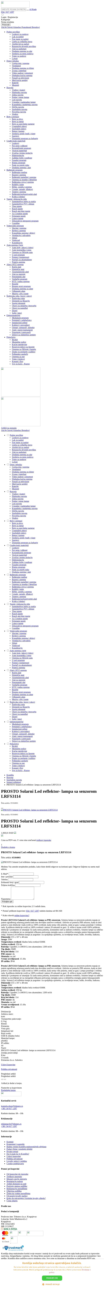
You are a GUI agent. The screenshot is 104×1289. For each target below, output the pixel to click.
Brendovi (36, 27)
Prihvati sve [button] (52, 1278)
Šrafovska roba (18, 298)
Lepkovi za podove (20, 34)
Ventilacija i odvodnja (21, 235)
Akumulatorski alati (20, 272)
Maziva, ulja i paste (20, 293)
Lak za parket (18, 37)
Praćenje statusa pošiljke (16, 1186)
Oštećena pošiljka (14, 1191)
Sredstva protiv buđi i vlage (23, 133)
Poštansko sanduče (20, 354)
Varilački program (19, 279)
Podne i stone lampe (20, 97)
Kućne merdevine (19, 344)
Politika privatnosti (9, 1069)
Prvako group (12, 1151)
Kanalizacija (17, 243)
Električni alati (18, 269)
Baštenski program (14, 170)
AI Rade (33, 9)
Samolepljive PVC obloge (23, 204)
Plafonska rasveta (19, 92)
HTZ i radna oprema (21, 281)
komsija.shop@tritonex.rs (12, 1106)
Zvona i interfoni (19, 70)
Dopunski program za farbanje (25, 138)
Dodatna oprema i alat (21, 167)
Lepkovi (15, 143)
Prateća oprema (18, 262)
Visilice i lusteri (18, 90)
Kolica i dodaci (18, 196)
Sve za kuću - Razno (21, 364)
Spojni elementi (18, 303)
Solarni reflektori (13, 782)
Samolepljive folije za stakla (24, 201)
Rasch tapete (17, 209)
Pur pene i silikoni (19, 146)
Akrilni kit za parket (20, 44)
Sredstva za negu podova (22, 54)
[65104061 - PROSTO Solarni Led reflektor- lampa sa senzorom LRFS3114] (29, 810)
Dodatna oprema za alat (22, 51)
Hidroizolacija (18, 155)
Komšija (10, 775)
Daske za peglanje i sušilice (23, 352)
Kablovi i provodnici (21, 325)
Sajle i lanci (17, 313)
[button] (52, 1284)
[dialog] (52, 1274)
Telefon (4, 879)
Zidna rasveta (17, 95)
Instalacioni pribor (19, 323)
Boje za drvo (17, 119)
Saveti (10, 27)
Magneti (15, 85)
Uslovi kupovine (8, 1064)
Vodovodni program (15, 226)
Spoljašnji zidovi (19, 129)
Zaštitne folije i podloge (22, 158)
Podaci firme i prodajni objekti (19, 1149)
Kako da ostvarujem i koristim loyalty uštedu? (26, 1198)
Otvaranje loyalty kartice (16, 1196)
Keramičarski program (21, 148)
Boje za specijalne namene (23, 124)
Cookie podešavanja (15, 1163)
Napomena (6, 899)
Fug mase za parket (20, 39)
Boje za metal (18, 121)
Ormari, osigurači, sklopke (23, 327)
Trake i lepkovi (18, 359)
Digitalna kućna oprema (22, 75)
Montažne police (19, 342)
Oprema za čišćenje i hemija (24, 349)
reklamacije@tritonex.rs (11, 1124)
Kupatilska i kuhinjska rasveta (25, 104)
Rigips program (18, 163)
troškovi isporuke (43, 840)
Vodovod (16, 240)
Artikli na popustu (9, 428)
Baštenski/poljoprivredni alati (24, 194)
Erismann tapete (19, 216)
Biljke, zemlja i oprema (22, 187)
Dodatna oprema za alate (22, 289)
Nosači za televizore (20, 78)
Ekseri (14, 310)
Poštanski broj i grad (10, 882)
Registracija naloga (14, 1181)
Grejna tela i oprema (20, 63)
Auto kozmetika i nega (21, 250)
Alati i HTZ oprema (15, 264)
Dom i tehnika (12, 61)
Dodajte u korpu (8, 847)
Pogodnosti (27, 27)
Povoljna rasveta (19, 112)
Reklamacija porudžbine (16, 1188)
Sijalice (15, 114)
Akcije (4, 27)
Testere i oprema (19, 192)
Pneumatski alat (18, 276)
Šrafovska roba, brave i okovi (19, 296)
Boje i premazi (12, 117)
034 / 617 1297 (7, 12)
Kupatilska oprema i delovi (23, 233)
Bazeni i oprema (19, 175)
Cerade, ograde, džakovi (22, 189)
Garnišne (16, 223)
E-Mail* (5, 874)
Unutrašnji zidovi (19, 126)
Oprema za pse (18, 356)
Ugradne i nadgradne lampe (24, 102)
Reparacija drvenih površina (24, 46)
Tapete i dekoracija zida (16, 199)
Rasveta (9, 87)
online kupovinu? (21, 915)
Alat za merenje (18, 274)
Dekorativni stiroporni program (25, 221)
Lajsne (15, 58)
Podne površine (13, 32)
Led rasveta (17, 100)
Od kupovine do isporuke (17, 1174)
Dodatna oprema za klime (23, 68)
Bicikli (15, 339)
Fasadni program (19, 160)
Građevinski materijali (15, 141)
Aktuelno (17, 27)
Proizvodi (5, 25)
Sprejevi (15, 136)
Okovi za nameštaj (20, 308)
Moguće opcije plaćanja (16, 1179)
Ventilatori (16, 66)
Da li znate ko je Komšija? (17, 1154)
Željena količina (8, 885)
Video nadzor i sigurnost (22, 73)
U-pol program (18, 255)
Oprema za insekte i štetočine (24, 180)
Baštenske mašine (19, 172)
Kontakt (9, 1142)
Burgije (15, 284)
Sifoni (14, 238)
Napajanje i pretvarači (21, 332)
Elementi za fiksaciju (21, 301)
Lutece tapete (17, 218)
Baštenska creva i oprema (23, 182)
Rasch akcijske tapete (21, 211)
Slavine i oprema (19, 228)
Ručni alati (16, 267)
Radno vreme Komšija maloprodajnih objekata (26, 1146)
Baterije (15, 83)
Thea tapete (17, 206)
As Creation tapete (20, 213)
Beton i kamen (18, 131)
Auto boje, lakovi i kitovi (22, 247)
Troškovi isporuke (14, 1176)
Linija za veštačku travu (22, 41)
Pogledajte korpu (8, 1090)
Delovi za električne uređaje (24, 335)
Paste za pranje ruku (20, 165)
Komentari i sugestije (15, 1144)
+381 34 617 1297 (9, 1108)
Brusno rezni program (21, 286)
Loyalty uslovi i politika (16, 1161)
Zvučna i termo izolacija (22, 153)
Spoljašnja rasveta (19, 109)
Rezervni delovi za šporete (23, 347)
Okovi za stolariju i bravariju (24, 306)
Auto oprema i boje (14, 245)
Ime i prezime (7, 877)
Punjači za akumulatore (22, 260)
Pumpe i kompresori (20, 257)
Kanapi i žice (17, 361)
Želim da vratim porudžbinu (18, 1193)
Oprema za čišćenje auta (22, 252)
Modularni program (20, 318)
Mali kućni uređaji (19, 80)
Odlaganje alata (18, 291)
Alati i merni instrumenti (22, 330)
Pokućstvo (10, 337)
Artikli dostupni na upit (16, 1184)
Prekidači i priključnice (22, 320)
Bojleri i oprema (19, 230)
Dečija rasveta (18, 107)
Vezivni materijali (19, 150)
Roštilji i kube (18, 184)
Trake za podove (19, 56)
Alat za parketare (19, 49)
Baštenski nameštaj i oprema (24, 177)
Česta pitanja (11, 1201)
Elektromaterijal (13, 315)
